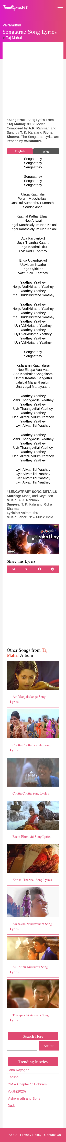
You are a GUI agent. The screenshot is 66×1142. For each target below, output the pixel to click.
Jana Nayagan (18, 1070)
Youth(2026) (17, 1091)
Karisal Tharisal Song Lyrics (32, 879)
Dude (12, 1105)
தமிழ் (46, 151)
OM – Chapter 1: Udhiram (27, 1084)
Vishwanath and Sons (24, 1098)
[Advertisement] (33, 80)
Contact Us (52, 1135)
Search (49, 1046)
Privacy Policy (30, 1135)
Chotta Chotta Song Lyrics (31, 793)
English (20, 151)
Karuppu (14, 1077)
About (13, 1135)
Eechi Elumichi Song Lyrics (32, 836)
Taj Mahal (14, 38)
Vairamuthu (12, 25)
